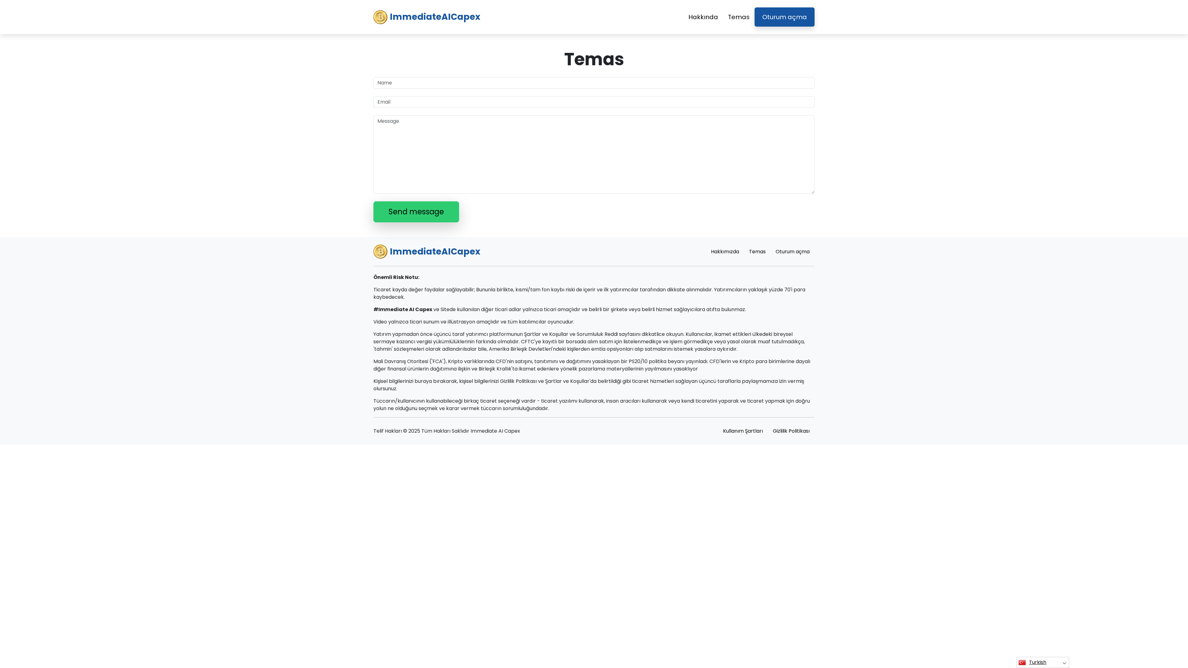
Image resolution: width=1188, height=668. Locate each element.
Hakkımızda (725, 251)
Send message (416, 212)
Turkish (1037, 662)
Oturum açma (784, 17)
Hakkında (703, 17)
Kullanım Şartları (743, 431)
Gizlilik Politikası (791, 431)
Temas (739, 17)
